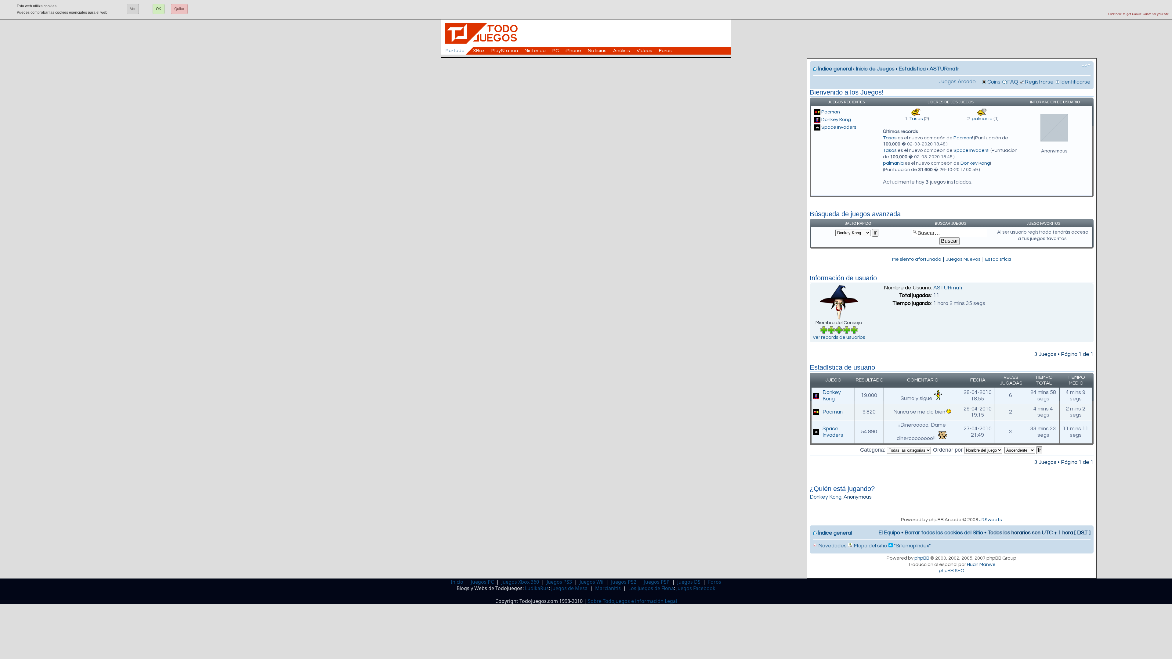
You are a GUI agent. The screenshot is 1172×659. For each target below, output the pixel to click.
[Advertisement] (589, 72)
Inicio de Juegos (875, 69)
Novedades (832, 546)
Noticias (597, 50)
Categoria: (873, 450)
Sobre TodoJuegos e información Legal (632, 601)
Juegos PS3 (559, 581)
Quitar (179, 9)
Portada (455, 50)
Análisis (621, 50)
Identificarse (1075, 82)
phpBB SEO (951, 570)
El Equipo (889, 532)
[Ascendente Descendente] (1023, 450)
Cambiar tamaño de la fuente (1086, 65)
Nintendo (535, 50)
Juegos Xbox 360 (520, 581)
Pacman (830, 111)
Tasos (916, 118)
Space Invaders (838, 127)
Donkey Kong (836, 119)
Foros (665, 50)
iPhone (573, 50)
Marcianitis (608, 588)
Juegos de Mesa (569, 588)
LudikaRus (537, 588)
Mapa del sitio (869, 546)
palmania (982, 118)
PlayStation (504, 50)
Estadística (912, 69)
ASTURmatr (944, 69)
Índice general (835, 69)
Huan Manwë (981, 564)
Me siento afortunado (916, 259)
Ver (133, 9)
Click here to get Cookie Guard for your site (1138, 14)
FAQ (1012, 82)
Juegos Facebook (695, 588)
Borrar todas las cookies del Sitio (944, 532)
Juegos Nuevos (963, 259)
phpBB (921, 558)
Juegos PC (482, 581)
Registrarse (1039, 82)
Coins (993, 82)
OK (158, 9)
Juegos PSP (657, 581)
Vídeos (644, 50)
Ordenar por (948, 450)
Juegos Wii (591, 581)
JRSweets (990, 519)
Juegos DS (688, 581)
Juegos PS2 (623, 581)
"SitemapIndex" (912, 546)
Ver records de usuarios (839, 337)
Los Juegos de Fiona (651, 588)
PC (555, 50)
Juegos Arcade (957, 81)
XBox (479, 50)
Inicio (457, 581)
